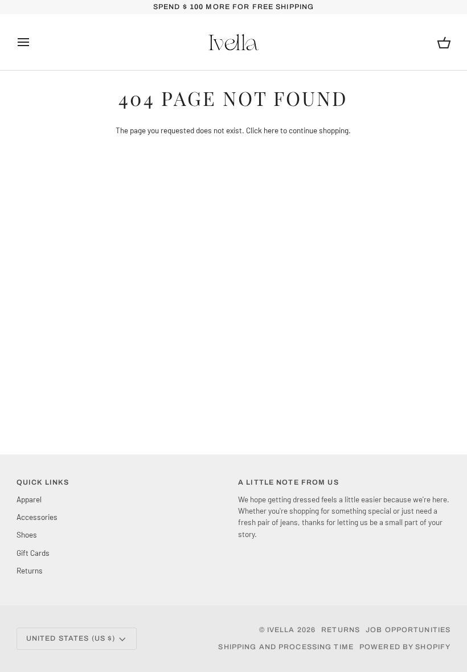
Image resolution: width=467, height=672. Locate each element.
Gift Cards (33, 553)
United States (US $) (71, 638)
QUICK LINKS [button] (43, 482)
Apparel (29, 499)
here (271, 130)
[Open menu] (34, 42)
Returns (30, 570)
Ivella (281, 630)
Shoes (27, 534)
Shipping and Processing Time (286, 647)
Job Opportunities (408, 630)
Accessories (37, 517)
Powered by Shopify (404, 647)
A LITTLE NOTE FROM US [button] (288, 482)
